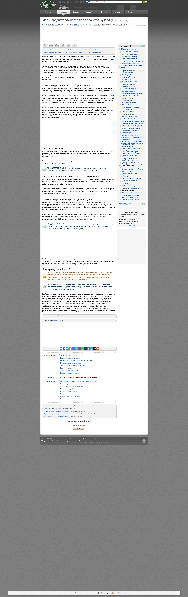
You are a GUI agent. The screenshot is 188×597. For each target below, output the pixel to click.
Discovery (76, 12)
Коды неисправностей (129, 58)
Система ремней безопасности (132, 187)
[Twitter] (67, 348)
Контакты (118, 12)
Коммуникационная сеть (130, 159)
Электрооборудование (130, 137)
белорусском (72, 315)
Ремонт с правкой (66, 368)
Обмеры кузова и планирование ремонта (73, 365)
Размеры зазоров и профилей (70, 399)
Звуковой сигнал (127, 146)
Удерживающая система (130, 189)
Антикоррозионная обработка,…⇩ (59, 49)
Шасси (123, 67)
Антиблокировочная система (131, 93)
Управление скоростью (129, 135)
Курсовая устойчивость (129, 95)
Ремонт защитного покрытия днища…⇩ (76, 52)
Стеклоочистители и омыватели (132, 182)
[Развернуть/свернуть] (142, 46)
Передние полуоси (128, 84)
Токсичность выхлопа (129, 116)
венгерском (46, 317)
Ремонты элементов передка (131, 192)
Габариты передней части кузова (71, 389)
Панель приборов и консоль (131, 178)
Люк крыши (125, 183)
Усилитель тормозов (128, 91)
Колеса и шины (126, 74)
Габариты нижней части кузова (70, 396)
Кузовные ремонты (128, 190)
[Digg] (94, 348)
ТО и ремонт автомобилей (48, 441)
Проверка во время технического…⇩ (53, 52)
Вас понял (121, 593)
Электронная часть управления (132, 121)
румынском (98, 315)
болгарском (65, 315)
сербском (85, 315)
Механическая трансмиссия (131, 128)
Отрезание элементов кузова (69, 370)
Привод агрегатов (127, 111)
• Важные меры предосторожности (59, 408)
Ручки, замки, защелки (129, 180)
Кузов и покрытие (128, 166)
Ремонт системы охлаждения (131, 108)
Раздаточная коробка (129, 130)
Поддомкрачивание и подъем (132, 61)
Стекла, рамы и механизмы (131, 176)
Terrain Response (127, 76)
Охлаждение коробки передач (132, 125)
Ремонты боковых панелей (131, 196)
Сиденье (124, 175)
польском (103, 315)
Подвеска (124, 69)
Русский (91, 2)
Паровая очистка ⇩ (100, 49)
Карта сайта (114, 438)
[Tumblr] (88, 348)
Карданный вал (126, 79)
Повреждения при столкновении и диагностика (76, 360)
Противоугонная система (130, 162)
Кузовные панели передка (130, 168)
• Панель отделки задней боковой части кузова (63, 416)
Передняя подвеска (128, 71)
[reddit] (97, 348)
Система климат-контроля (130, 139)
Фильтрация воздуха (128, 118)
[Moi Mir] (73, 348)
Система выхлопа (127, 132)
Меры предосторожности (130, 54)
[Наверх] (144, 441)
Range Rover (90, 12)
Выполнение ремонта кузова (69, 373)
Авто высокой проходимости (80, 441)
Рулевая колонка (127, 98)
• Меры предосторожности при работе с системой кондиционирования (69, 414)
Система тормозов (128, 86)
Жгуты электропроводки (129, 160)
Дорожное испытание (129, 56)
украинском (79, 315)
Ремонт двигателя (127, 104)
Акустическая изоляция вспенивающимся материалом (78, 381)
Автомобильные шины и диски (98, 441)
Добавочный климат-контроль (132, 143)
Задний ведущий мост (129, 81)
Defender (105, 12)
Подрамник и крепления (130, 199)
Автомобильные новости (126, 438)
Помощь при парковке (129, 150)
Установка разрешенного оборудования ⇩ (82, 49)
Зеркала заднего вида (129, 173)
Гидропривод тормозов (129, 90)
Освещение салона (128, 157)
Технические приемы (129, 53)
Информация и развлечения (131, 153)
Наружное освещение (129, 155)
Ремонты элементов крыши (131, 194)
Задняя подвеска (127, 72)
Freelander (63, 12)
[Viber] (79, 348)
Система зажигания (128, 115)
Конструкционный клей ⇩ (95, 52)
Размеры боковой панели (68, 391)
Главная (48, 12)
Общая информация (129, 49)
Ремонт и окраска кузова (63, 441)
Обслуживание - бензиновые (131, 65)
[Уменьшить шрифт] (56, 45)
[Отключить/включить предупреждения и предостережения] (74, 45)
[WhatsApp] (82, 348)
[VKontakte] (61, 348)
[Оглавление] (62, 45)
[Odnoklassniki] (70, 348)
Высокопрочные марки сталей (70, 358)
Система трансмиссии (129, 78)
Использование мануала (130, 51)
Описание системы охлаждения (132, 106)
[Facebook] (64, 348)
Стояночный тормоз (128, 88)
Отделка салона (127, 171)
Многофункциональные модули (132, 164)
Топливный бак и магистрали (131, 134)
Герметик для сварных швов (69, 384)
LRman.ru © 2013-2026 (47, 438)
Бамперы (124, 185)
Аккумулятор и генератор (130, 152)
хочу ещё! (132, 225)
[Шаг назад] (45, 45)
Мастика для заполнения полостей (71, 386)
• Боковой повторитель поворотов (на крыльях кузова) (65, 411)
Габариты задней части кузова (70, 394)
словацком (109, 315)
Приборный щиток (127, 145)
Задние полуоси (127, 83)
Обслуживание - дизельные (131, 63)
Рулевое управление (128, 97)
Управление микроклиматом (131, 141)
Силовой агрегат (127, 100)
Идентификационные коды (131, 60)
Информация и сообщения (131, 148)
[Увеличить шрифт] (51, 45)
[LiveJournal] (85, 348)
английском (58, 315)
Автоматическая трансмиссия (132, 123)
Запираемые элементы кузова (132, 169)
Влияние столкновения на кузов (70, 363)
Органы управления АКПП (130, 127)
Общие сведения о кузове (68, 355)
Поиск (107, 438)
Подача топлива (127, 109)
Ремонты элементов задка (130, 197)
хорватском (91, 315)
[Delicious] (91, 348)
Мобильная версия (61, 438)
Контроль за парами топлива (131, 120)
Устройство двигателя (129, 102)
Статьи (131, 12)
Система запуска (127, 113)
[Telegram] (76, 348)
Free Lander (71, 438)
